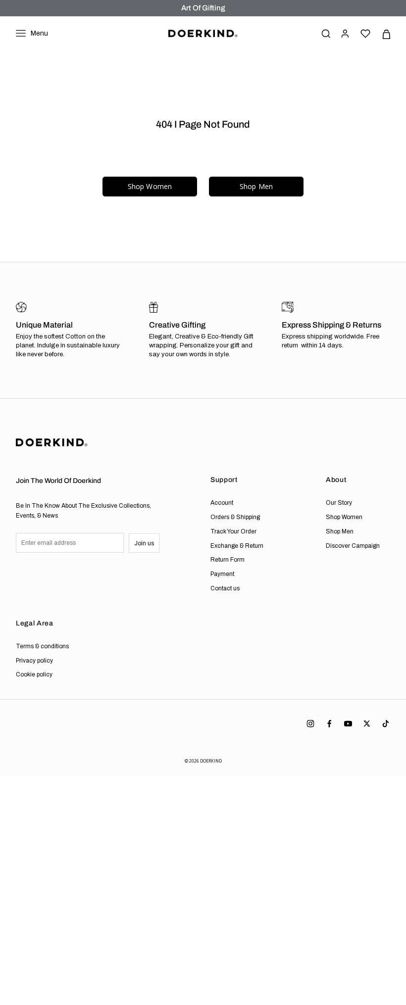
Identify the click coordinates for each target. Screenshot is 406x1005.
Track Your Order (233, 531)
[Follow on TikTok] (385, 723)
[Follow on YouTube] (348, 723)
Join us (144, 543)
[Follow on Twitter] (366, 723)
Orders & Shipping (235, 517)
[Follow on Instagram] (310, 723)
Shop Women (150, 186)
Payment (222, 574)
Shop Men (256, 186)
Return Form (227, 559)
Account (221, 502)
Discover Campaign (353, 545)
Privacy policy (34, 660)
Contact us (225, 588)
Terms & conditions (42, 646)
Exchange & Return (236, 545)
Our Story (339, 502)
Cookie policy (34, 674)
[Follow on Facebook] (329, 723)
